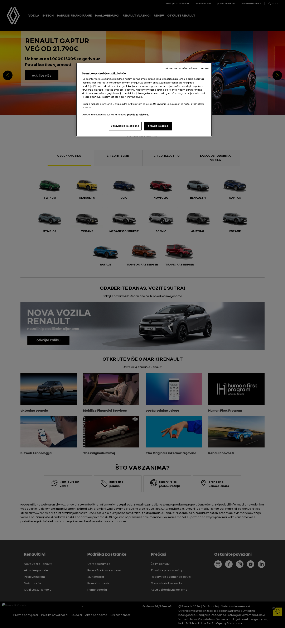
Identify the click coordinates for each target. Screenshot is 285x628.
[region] (144, 99)
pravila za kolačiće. (138, 114)
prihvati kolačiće (158, 125)
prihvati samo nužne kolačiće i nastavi (187, 68)
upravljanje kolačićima (125, 125)
